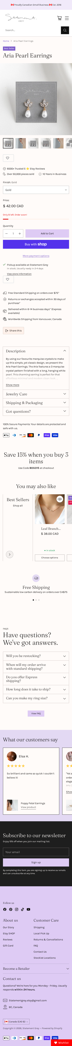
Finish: (10, 182)
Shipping (39, 927)
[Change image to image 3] (33, 143)
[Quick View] (59, 499)
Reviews (7, 939)
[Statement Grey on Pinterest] (10, 910)
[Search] (65, 30)
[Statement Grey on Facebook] (5, 910)
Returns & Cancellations (48, 939)
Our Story (8, 927)
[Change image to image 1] (8, 143)
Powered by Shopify (52, 1028)
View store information (19, 274)
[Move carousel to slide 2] (36, 600)
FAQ (36, 945)
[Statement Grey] (21, 18)
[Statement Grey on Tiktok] (22, 910)
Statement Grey (31, 1028)
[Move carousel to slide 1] (33, 600)
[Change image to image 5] (58, 143)
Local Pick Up (41, 933)
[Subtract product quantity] (6, 233)
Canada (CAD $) (17, 1021)
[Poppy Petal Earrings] (12, 805)
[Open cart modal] (59, 18)
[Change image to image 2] (21, 143)
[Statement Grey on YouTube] (28, 910)
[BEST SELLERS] (9, 554)
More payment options (36, 255)
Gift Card (8, 945)
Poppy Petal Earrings (33, 803)
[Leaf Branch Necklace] (50, 509)
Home (6, 41)
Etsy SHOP (9, 933)
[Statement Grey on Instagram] (16, 910)
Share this (15, 330)
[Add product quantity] (19, 233)
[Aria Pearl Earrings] (36, 99)
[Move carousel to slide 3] (39, 600)
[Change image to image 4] (46, 143)
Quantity (8, 225)
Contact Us (40, 951)
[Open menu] (67, 18)
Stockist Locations (45, 957)
